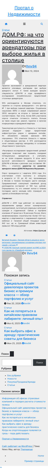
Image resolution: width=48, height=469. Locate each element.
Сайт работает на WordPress (17, 446)
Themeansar (27, 449)
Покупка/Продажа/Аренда (21, 381)
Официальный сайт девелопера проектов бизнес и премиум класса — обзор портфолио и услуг (21, 291)
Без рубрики (14, 375)
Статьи (6, 30)
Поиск (39, 362)
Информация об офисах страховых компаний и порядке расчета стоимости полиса (23, 401)
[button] (42, 24)
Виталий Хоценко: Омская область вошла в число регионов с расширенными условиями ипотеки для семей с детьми (24, 242)
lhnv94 (31, 66)
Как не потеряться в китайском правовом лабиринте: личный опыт (23, 315)
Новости (12, 378)
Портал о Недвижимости (15, 438)
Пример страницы (34, 461)
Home (41, 455)
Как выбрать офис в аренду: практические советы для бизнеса (21, 335)
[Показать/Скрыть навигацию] (24, 24)
